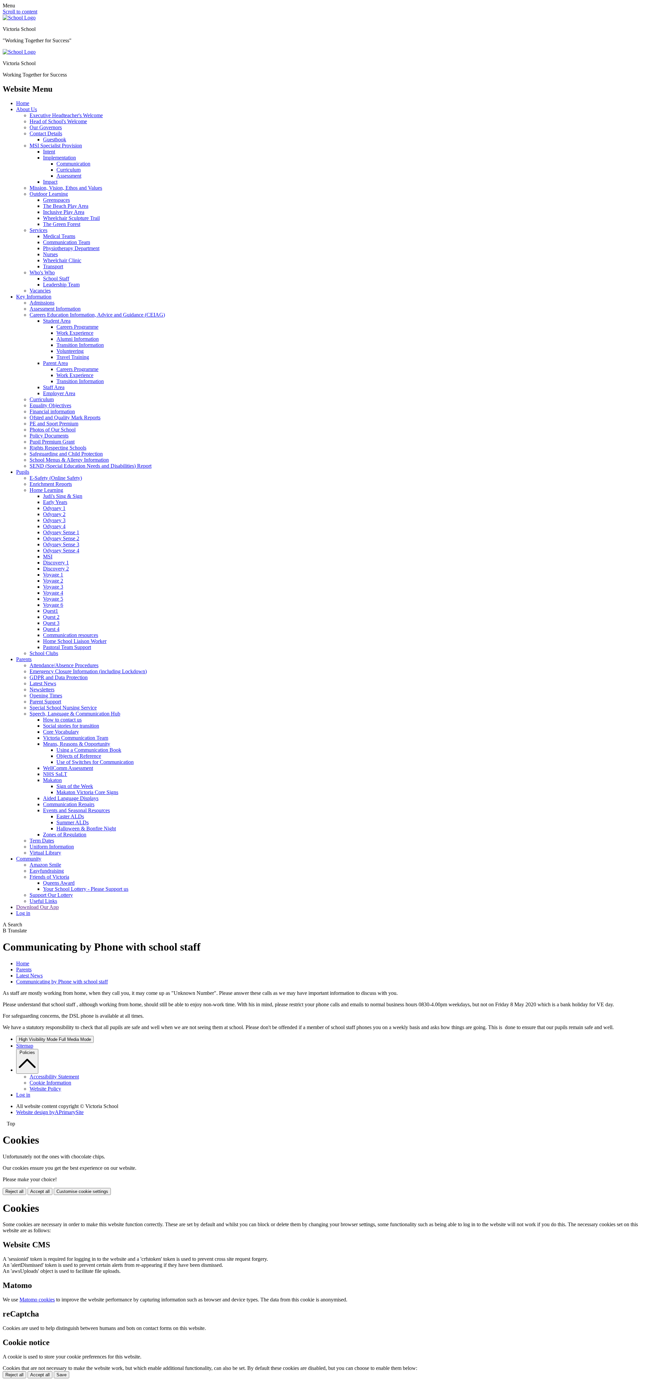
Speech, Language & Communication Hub (75, 714)
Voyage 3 (53, 587)
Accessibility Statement (54, 1076)
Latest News (43, 683)
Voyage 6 (53, 605)
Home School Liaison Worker (74, 641)
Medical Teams (59, 236)
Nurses (50, 254)
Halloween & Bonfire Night (86, 828)
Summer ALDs (72, 822)
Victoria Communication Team (75, 738)
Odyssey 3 (54, 520)
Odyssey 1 (54, 508)
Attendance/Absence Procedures (64, 665)
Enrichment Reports (51, 484)
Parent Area (55, 363)
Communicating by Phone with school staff (62, 981)
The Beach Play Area (65, 206)
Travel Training (72, 357)
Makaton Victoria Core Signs (87, 792)
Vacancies (40, 290)
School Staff (56, 278)
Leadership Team (61, 284)
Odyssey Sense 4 (61, 550)
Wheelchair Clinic (62, 260)
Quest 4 (51, 629)
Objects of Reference (78, 756)
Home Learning (46, 490)
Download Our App (37, 907)
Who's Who (42, 272)
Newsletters (42, 689)
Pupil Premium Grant (52, 442)
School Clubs (44, 653)
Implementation (59, 157)
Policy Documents (49, 436)
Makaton (52, 780)
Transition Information (80, 345)
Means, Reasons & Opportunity (76, 744)
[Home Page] (19, 17)
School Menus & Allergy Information (69, 460)
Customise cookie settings (82, 1191)
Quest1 (50, 611)
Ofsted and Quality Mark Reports (65, 417)
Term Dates (42, 840)
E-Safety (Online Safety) (56, 478)
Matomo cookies (37, 1299)
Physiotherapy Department (71, 248)
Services (38, 230)
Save (61, 1374)
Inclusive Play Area (63, 212)
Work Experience (74, 333)
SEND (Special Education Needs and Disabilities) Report (91, 466)
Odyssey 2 (54, 514)
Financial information (52, 411)
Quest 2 (51, 617)
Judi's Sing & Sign (62, 496)
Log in (23, 913)
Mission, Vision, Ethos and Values (66, 188)
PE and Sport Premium (54, 423)
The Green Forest (61, 224)
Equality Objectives (50, 405)
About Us (26, 109)
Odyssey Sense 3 (61, 544)
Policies (27, 1052)
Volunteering (70, 351)
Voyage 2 (53, 581)
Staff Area (53, 387)
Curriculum (68, 170)
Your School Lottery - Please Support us (85, 889)
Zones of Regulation (64, 834)
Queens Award (59, 883)
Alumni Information (77, 339)
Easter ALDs (70, 816)
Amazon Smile (45, 865)
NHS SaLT (55, 774)
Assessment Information (55, 309)
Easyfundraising (47, 871)
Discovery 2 (56, 568)
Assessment (68, 176)
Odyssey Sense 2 (61, 538)
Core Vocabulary (61, 732)
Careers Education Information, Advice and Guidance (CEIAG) (97, 315)
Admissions (42, 303)
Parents (24, 659)
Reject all (14, 1191)
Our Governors (46, 127)
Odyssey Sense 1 (61, 532)
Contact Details (46, 133)
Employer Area (59, 393)
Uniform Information (52, 846)
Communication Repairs (68, 804)
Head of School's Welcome (58, 121)
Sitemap (24, 1046)
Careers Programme (77, 327)
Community (28, 859)
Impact (50, 182)
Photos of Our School (53, 429)
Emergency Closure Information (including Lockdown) (88, 671)
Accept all (40, 1191)
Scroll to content (20, 11)
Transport (53, 266)
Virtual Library (45, 853)
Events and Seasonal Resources (76, 810)
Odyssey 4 (54, 526)
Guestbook (54, 139)
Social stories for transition (71, 726)
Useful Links (43, 901)
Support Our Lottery (51, 895)
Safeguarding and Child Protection (66, 454)
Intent (49, 151)
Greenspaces (56, 200)
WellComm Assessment (68, 768)
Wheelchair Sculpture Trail (71, 218)
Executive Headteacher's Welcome (66, 115)
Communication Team (66, 242)
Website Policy (45, 1089)
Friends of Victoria (49, 877)
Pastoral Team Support (67, 647)
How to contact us (62, 720)
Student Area (57, 321)
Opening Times (46, 695)
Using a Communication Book (88, 750)
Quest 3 (51, 623)
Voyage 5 (53, 599)
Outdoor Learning (49, 194)
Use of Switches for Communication (95, 762)
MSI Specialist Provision (56, 145)
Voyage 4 (53, 593)
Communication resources (70, 635)
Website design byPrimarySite (50, 1112)
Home (22, 103)
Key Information (33, 297)
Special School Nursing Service (63, 707)
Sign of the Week (74, 786)
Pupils (22, 472)
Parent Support (45, 701)
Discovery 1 (56, 562)
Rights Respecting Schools (58, 448)
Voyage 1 (53, 575)
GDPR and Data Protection (59, 677)
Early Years (55, 502)
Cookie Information (50, 1083)
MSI (47, 556)
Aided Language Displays (70, 798)
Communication (73, 164)
